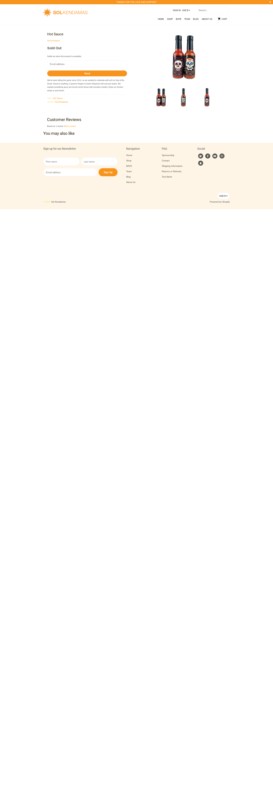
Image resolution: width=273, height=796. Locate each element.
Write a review (70, 126)
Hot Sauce (58, 98)
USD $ (185, 10)
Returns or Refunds (171, 171)
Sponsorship (168, 155)
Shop (170, 19)
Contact (166, 160)
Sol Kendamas (53, 41)
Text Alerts (167, 176)
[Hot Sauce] (184, 58)
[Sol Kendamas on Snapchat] (200, 163)
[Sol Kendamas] (65, 11)
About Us (207, 19)
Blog (196, 19)
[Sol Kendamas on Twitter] (200, 156)
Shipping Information (172, 166)
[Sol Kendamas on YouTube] (214, 156)
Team (187, 19)
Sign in (177, 10)
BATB (178, 19)
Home (161, 19)
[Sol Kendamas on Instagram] (221, 156)
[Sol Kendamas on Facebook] (207, 156)
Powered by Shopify (220, 202)
